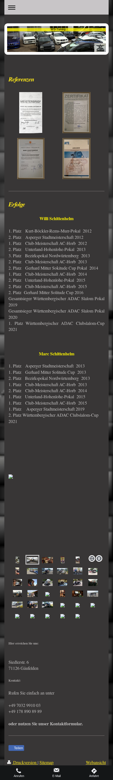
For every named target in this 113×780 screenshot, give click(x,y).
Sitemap (46, 762)
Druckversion (25, 762)
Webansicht (96, 762)
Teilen (18, 748)
